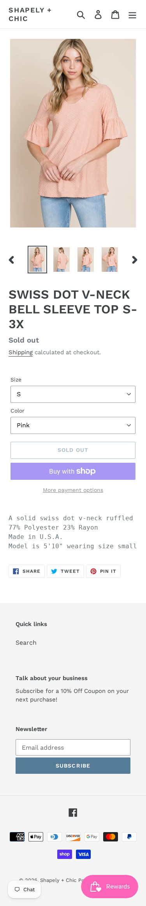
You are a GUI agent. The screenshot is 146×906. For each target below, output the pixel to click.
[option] (37, 259)
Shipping (21, 352)
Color (18, 411)
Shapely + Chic (30, 14)
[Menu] (132, 14)
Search (26, 642)
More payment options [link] (73, 490)
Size (16, 379)
